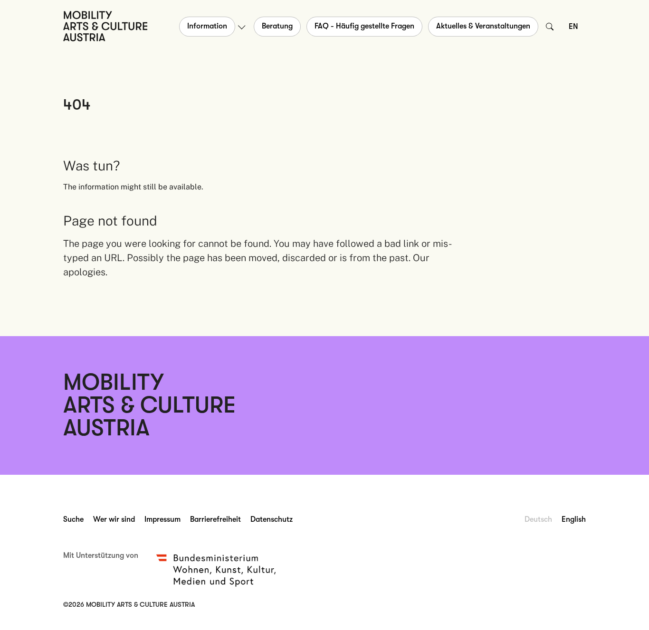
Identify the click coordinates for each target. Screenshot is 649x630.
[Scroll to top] (628, 609)
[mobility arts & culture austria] (105, 26)
